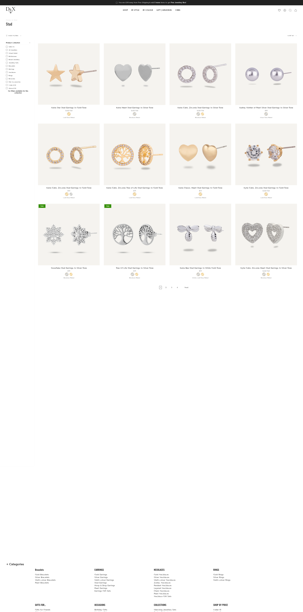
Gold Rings (218, 574)
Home (8, 20)
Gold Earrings (100, 574)
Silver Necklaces (161, 577)
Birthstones (13, 56)
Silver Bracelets (42, 577)
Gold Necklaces (161, 574)
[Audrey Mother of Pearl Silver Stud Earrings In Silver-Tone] (266, 74)
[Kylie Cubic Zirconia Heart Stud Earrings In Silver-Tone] (266, 234)
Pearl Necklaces (161, 593)
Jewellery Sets (13, 63)
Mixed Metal (13, 53)
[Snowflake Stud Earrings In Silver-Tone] (69, 234)
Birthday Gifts (100, 610)
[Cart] (295, 10)
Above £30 (12, 88)
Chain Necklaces (161, 591)
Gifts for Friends (42, 610)
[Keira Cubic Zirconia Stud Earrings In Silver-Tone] (200, 74)
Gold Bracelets (42, 574)
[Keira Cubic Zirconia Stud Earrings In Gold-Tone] (69, 154)
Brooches (12, 79)
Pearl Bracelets (42, 583)
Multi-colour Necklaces (165, 580)
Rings (11, 75)
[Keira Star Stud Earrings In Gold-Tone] (69, 74)
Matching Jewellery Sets (165, 610)
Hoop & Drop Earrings (104, 585)
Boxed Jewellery (14, 59)
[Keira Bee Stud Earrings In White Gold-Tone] (200, 234)
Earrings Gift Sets (102, 591)
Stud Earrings (100, 583)
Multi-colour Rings (221, 580)
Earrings (11, 69)
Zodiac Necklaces (162, 583)
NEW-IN (11, 47)
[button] (125, 10)
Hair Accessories (14, 82)
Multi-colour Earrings (104, 580)
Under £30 (12, 85)
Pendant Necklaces (163, 585)
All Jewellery (13, 50)
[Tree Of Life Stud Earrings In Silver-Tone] (135, 234)
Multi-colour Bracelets (45, 580)
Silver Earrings (101, 577)
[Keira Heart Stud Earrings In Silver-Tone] (135, 74)
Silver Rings (218, 577)
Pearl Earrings (100, 588)
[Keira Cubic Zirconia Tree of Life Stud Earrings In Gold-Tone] (135, 154)
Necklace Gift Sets (162, 596)
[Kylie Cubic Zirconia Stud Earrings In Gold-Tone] (266, 154)
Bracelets (12, 66)
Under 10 (217, 610)
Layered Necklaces (162, 588)
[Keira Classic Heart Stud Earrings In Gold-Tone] (200, 154)
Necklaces (12, 72)
